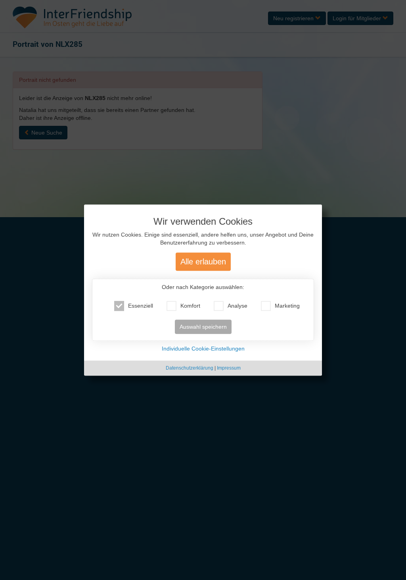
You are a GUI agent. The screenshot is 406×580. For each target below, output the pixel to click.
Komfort (190, 306)
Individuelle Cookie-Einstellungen (203, 348)
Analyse (237, 306)
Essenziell (140, 306)
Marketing (287, 306)
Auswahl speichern (203, 327)
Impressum (229, 368)
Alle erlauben (203, 261)
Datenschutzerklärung (189, 368)
